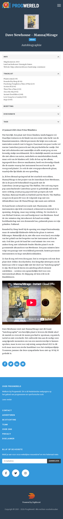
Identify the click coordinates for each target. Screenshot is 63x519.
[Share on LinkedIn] (16, 364)
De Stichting (9, 420)
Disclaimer (8, 439)
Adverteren (8, 415)
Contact (7, 410)
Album (32, 39)
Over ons (7, 429)
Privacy (6, 434)
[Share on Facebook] (4, 364)
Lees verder (7, 400)
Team (5, 425)
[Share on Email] (22, 364)
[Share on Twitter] (10, 364)
